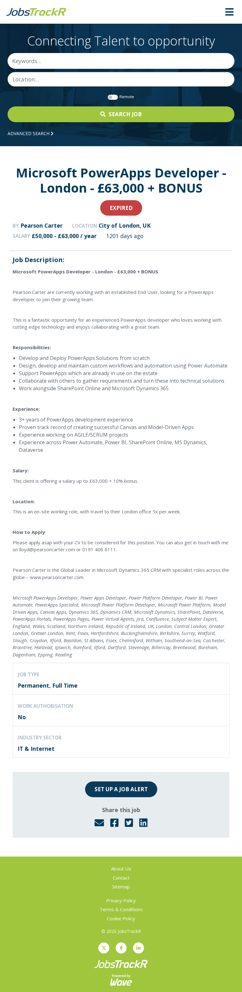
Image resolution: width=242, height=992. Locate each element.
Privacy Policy (121, 900)
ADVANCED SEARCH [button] (29, 133)
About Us (121, 868)
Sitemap (121, 886)
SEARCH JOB (125, 114)
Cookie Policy (121, 918)
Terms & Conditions (121, 909)
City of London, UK (125, 225)
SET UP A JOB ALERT (121, 789)
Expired (121, 208)
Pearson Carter (41, 225)
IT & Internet (36, 748)
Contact (121, 878)
